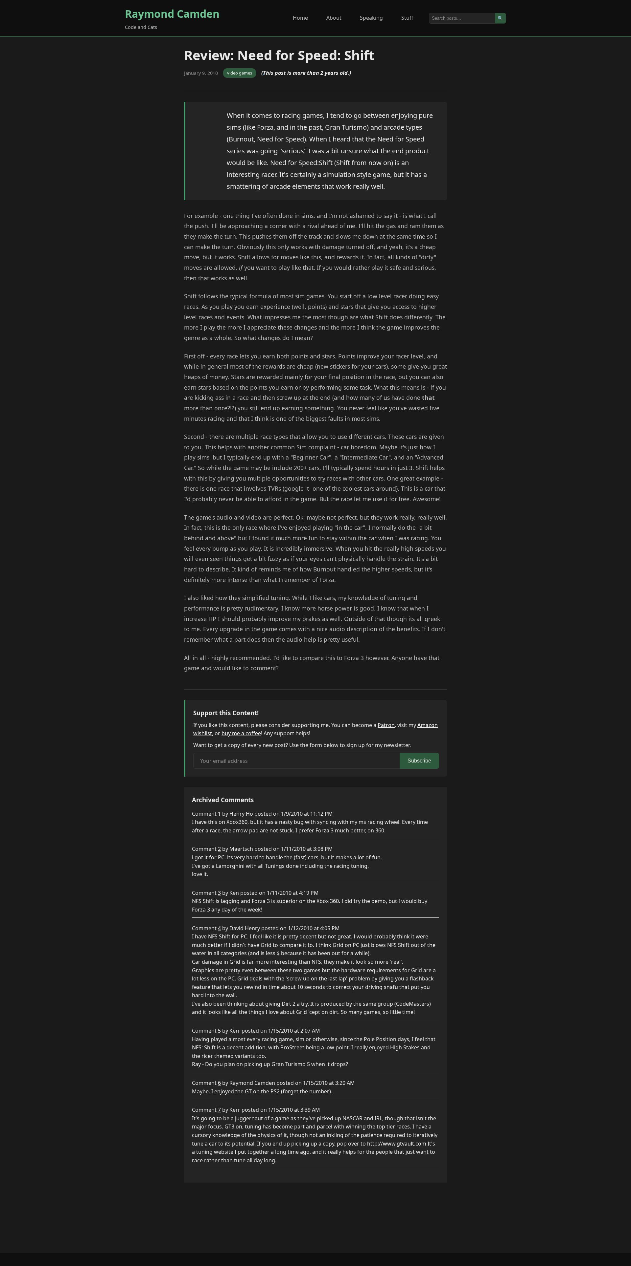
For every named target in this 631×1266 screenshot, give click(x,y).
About (333, 17)
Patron (386, 725)
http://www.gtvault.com (396, 1143)
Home (300, 17)
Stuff (407, 17)
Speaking (371, 17)
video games (239, 73)
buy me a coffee (241, 733)
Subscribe (419, 760)
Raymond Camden (172, 14)
